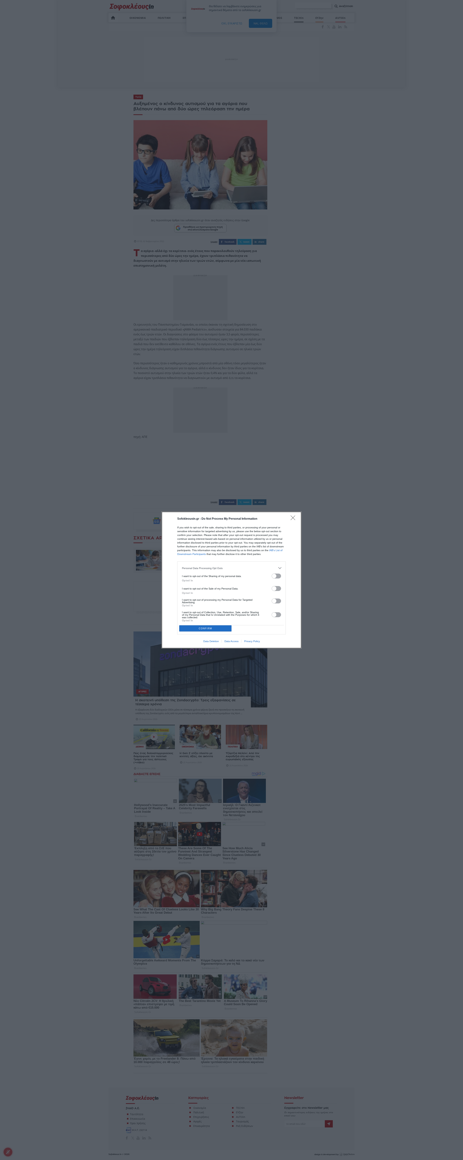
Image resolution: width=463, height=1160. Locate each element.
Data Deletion (211, 641)
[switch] (276, 576)
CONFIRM (205, 628)
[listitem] (231, 568)
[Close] (294, 519)
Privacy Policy (252, 641)
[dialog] (231, 580)
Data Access (231, 641)
